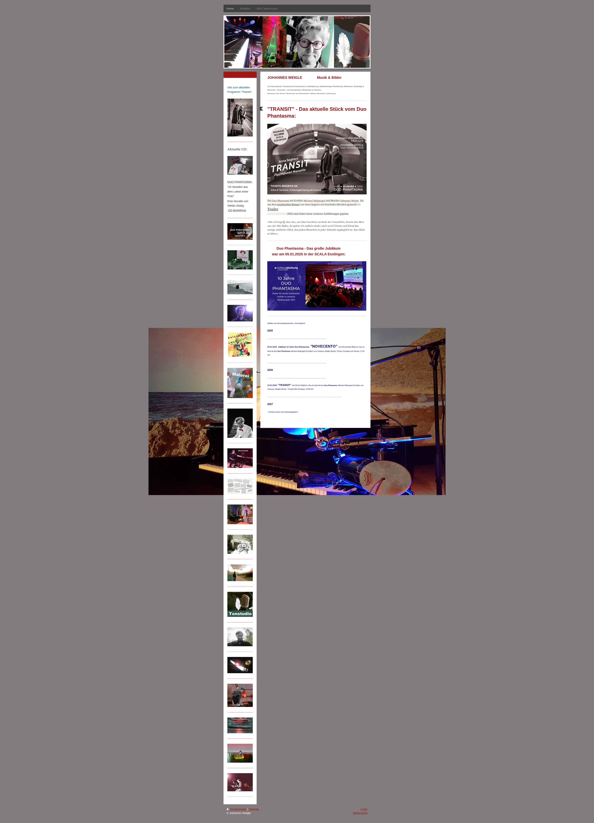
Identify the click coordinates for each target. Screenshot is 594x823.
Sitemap (254, 809)
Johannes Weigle (349, 200)
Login (364, 809)
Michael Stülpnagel (314, 200)
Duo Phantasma (280, 200)
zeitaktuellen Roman (288, 204)
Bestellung (239, 210)
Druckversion (238, 809)
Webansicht (360, 813)
